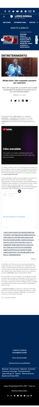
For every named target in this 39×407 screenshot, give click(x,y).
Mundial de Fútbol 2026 (10, 376)
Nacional (7, 22)
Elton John (34, 258)
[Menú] (4, 16)
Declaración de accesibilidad (19, 363)
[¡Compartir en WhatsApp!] (19, 100)
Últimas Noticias (28, 373)
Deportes (33, 22)
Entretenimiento (14, 55)
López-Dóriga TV (8, 373)
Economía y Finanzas (26, 32)
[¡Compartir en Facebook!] (11, 100)
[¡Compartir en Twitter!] (15, 100)
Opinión (18, 373)
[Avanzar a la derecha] (37, 22)
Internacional (20, 22)
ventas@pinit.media (19, 352)
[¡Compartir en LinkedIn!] (23, 100)
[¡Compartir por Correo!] (27, 100)
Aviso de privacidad (19, 358)
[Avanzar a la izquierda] (2, 39)
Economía (31, 369)
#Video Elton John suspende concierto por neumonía (19, 82)
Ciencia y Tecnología (9, 371)
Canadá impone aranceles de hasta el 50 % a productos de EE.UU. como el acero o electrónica (26, 40)
